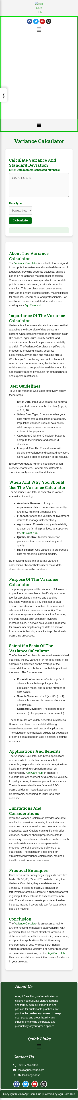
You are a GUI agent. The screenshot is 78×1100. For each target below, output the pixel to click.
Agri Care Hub (32, 305)
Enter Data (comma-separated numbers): (35, 169)
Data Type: (15, 203)
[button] (39, 30)
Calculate (20, 220)
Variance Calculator (25, 263)
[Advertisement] (39, 74)
